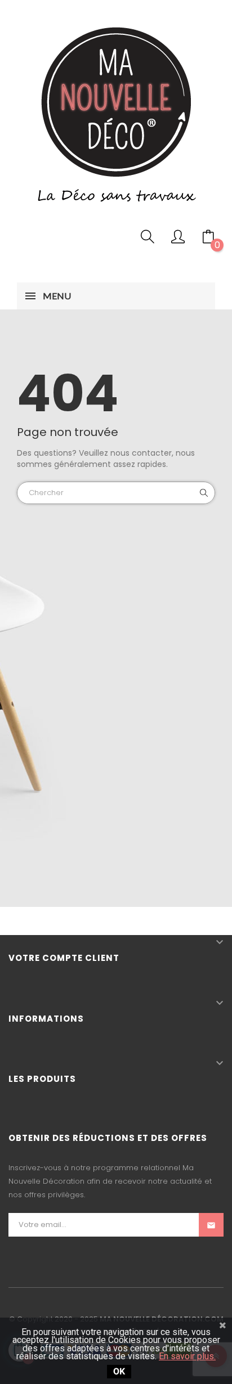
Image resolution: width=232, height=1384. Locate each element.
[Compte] (178, 239)
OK (119, 1371)
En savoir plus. (187, 1356)
